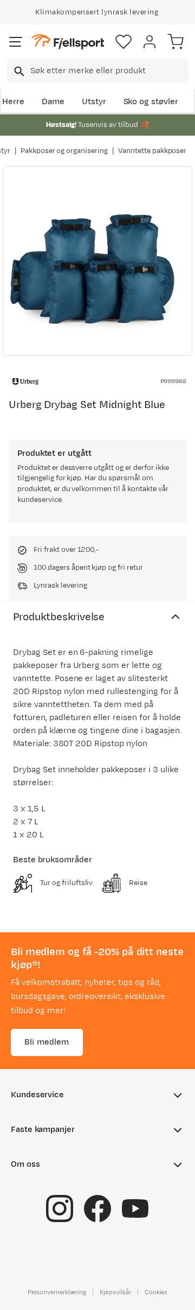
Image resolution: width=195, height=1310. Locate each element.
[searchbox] (108, 71)
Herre (13, 101)
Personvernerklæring (57, 1292)
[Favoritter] (123, 41)
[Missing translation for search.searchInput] (18, 71)
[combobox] (97, 71)
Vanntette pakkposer (152, 151)
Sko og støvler (151, 101)
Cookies (156, 1292)
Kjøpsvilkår (115, 1292)
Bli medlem (46, 1042)
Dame (53, 101)
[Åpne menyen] (15, 42)
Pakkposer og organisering (64, 151)
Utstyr (94, 101)
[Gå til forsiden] (67, 42)
